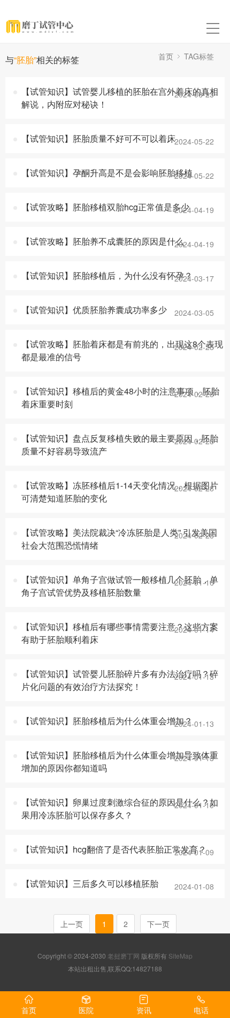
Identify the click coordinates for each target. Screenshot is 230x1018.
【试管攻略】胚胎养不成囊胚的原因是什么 (102, 241)
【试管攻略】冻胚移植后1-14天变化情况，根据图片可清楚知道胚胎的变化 (119, 491)
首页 (165, 56)
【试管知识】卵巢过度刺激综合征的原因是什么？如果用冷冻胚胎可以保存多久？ (119, 808)
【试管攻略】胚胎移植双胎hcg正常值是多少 (105, 207)
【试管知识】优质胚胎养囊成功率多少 (94, 309)
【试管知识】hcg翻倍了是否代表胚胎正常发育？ (113, 849)
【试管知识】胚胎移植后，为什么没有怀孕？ (107, 275)
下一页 (158, 923)
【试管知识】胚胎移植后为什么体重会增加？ (107, 721)
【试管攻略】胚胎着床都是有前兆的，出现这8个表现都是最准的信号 (122, 350)
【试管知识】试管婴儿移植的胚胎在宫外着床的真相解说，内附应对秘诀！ (119, 97)
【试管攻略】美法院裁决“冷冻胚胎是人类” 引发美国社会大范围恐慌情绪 (119, 538)
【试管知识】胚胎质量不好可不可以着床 (98, 138)
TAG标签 (199, 56)
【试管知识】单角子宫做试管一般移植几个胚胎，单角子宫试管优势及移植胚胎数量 (119, 585)
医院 (86, 1010)
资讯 (143, 1010)
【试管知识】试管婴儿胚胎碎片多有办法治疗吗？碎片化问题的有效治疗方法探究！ (119, 680)
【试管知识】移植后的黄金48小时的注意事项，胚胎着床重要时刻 (120, 397)
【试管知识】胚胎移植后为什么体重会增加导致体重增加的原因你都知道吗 (119, 761)
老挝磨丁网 (124, 955)
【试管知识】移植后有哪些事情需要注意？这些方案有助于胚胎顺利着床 (119, 632)
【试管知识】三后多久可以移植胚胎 (89, 883)
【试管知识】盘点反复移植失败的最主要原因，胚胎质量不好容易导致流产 (119, 444)
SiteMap (180, 955)
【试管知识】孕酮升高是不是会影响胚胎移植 (107, 172)
